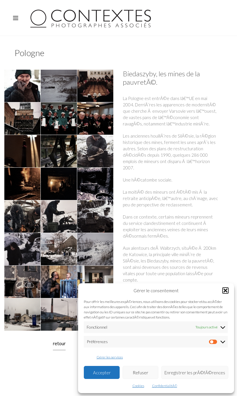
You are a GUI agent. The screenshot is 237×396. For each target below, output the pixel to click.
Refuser (140, 372)
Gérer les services (110, 357)
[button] (225, 290)
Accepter (102, 372)
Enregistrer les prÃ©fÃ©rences (194, 372)
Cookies (138, 386)
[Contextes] (91, 17)
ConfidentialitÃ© (164, 386)
